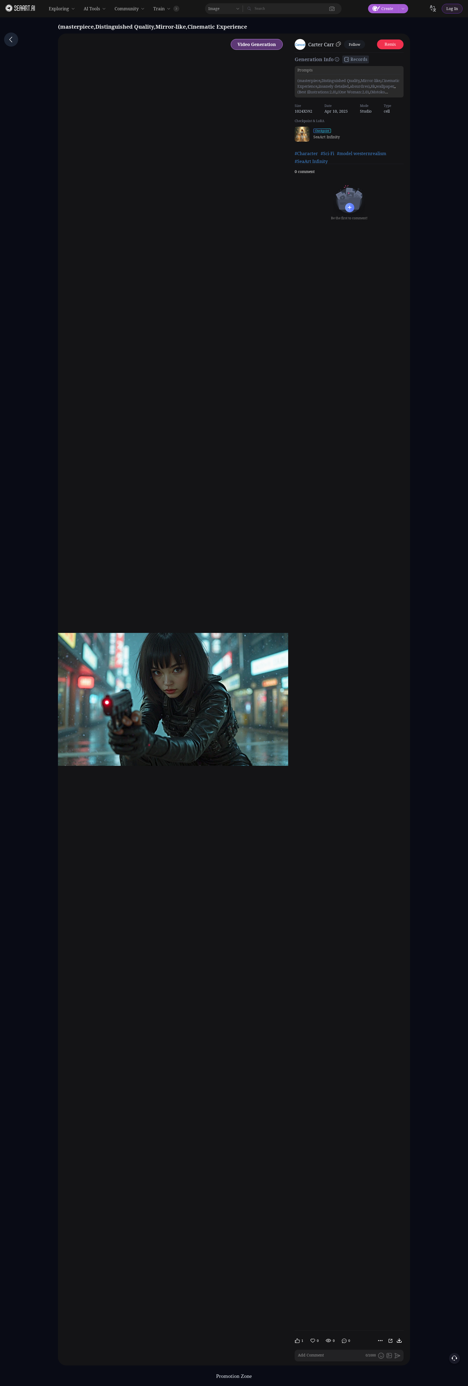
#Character (306, 153)
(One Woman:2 (350, 91)
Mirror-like (371, 80)
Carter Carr (321, 44)
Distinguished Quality (340, 80)
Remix (390, 44)
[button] (332, 8)
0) (334, 91)
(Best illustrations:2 (314, 91)
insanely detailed (333, 86)
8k (373, 86)
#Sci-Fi (327, 153)
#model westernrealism (361, 153)
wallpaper (385, 86)
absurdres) (360, 86)
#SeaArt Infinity (311, 161)
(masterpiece (308, 80)
